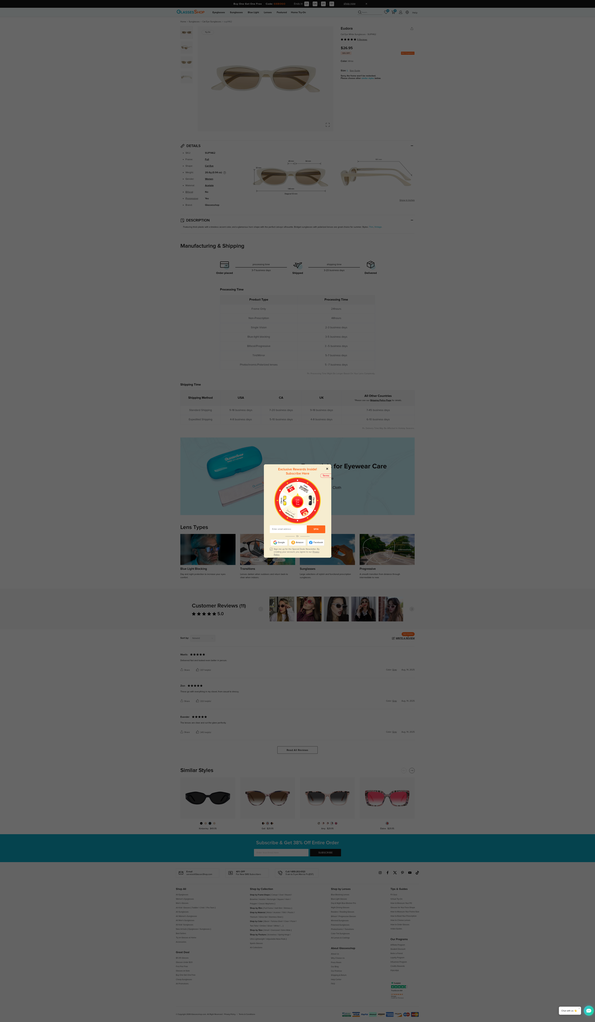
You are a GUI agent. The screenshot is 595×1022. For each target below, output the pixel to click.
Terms (326, 475)
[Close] (327, 468)
